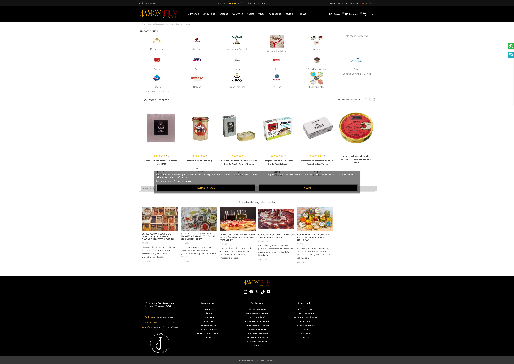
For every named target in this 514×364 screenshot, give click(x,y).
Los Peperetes (316, 87)
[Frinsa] (356, 60)
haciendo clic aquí (167, 322)
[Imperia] (316, 40)
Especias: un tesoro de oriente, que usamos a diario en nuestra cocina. (158, 236)
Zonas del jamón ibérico (257, 325)
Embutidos (210, 14)
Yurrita (237, 69)
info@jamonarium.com (164, 317)
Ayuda (306, 337)
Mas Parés (197, 49)
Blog (208, 337)
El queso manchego (257, 341)
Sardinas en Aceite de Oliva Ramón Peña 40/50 (160, 162)
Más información (164, 181)
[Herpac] (197, 78)
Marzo (277, 69)
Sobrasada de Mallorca (257, 337)
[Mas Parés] (197, 40)
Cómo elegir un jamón (257, 313)
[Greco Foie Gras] (237, 78)
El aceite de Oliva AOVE (257, 333)
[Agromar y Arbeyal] (237, 40)
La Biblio (257, 345)
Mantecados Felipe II (277, 51)
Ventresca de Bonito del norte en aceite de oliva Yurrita (317, 162)
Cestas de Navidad (208, 325)
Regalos (291, 14)
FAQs (305, 329)
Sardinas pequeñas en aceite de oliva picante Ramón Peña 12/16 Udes (239, 162)
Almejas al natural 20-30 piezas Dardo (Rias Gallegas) (278, 162)
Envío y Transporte (306, 313)
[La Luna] (277, 78)
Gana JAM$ (208, 317)
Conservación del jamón (257, 321)
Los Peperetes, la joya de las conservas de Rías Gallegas (313, 237)
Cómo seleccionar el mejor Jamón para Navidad (276, 236)
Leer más (146, 261)
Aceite (251, 14)
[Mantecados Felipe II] (277, 41)
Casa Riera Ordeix (317, 69)
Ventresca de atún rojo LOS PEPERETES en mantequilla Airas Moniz (356, 159)
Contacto (208, 309)
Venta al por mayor (208, 329)
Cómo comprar (305, 309)
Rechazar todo (205, 187)
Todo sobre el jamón (257, 309)
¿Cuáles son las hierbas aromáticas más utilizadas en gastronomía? (198, 236)
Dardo (157, 69)
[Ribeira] (157, 78)
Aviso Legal (305, 321)
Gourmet (238, 14)
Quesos (224, 14)
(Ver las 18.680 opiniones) (255, 3)
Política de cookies (305, 325)
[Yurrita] (237, 60)
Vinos (262, 14)
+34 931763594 (159, 327)
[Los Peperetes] (316, 78)
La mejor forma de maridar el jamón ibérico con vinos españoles (237, 237)
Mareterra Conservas (357, 36)
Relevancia (355, 100)
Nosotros (208, 321)
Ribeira (157, 87)
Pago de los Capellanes (157, 91)
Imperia (317, 49)
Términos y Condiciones (305, 317)
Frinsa (357, 69)
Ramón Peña (157, 49)
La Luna (277, 87)
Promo (302, 14)
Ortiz (197, 69)
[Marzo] (277, 60)
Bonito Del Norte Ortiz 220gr (199, 160)
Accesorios (276, 14)
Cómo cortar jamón (257, 317)
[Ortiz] (197, 60)
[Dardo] (157, 60)
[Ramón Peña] (157, 40)
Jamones (194, 14)
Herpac (197, 87)
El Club (208, 313)
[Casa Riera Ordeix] (316, 60)
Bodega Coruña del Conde (357, 74)
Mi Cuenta (305, 333)
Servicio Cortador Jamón (208, 333)
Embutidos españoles (257, 329)
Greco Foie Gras (237, 87)
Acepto (308, 187)
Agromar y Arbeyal (237, 49)
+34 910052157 (173, 327)
